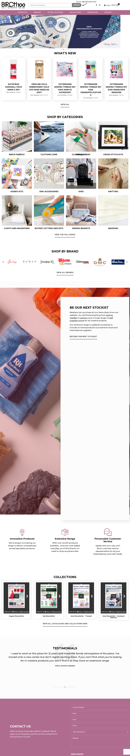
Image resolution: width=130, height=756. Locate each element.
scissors (83, 318)
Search (76, 5)
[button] (61, 49)
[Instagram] (99, 5)
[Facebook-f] (96, 5)
